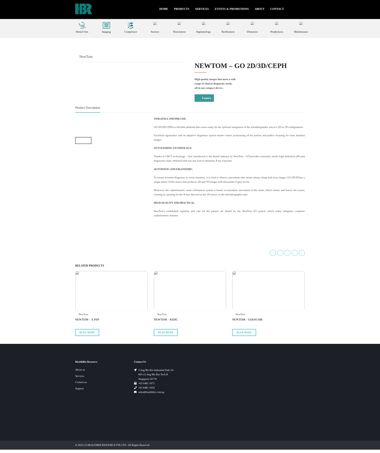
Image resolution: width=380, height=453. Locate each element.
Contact (277, 9)
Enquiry (206, 97)
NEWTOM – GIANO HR (247, 319)
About (259, 9)
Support (79, 388)
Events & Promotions (232, 9)
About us (80, 369)
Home (163, 9)
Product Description (87, 107)
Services (202, 9)
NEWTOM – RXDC (166, 319)
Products (181, 9)
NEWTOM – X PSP (87, 319)
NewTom (86, 57)
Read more (87, 332)
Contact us (81, 382)
